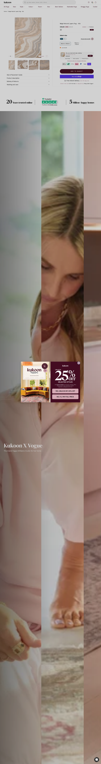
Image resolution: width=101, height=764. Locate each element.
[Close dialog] (79, 363)
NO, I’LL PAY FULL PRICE (65, 397)
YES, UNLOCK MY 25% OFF (65, 391)
